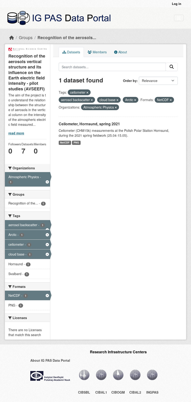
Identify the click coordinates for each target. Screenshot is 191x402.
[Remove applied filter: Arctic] (135, 100)
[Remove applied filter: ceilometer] (87, 92)
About (122, 52)
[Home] (11, 37)
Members (99, 52)
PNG (76, 142)
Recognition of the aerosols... (67, 37)
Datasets (73, 52)
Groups (26, 37)
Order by (130, 80)
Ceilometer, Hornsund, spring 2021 (89, 123)
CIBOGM (118, 392)
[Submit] (172, 67)
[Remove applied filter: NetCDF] (171, 100)
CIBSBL (84, 392)
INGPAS (152, 392)
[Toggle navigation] (179, 18)
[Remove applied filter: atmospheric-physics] (116, 107)
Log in (176, 3)
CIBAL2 (135, 392)
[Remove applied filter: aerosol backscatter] (92, 100)
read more (16, 133)
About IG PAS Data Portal (50, 360)
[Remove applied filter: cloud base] (117, 100)
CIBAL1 (101, 392)
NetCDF (64, 142)
